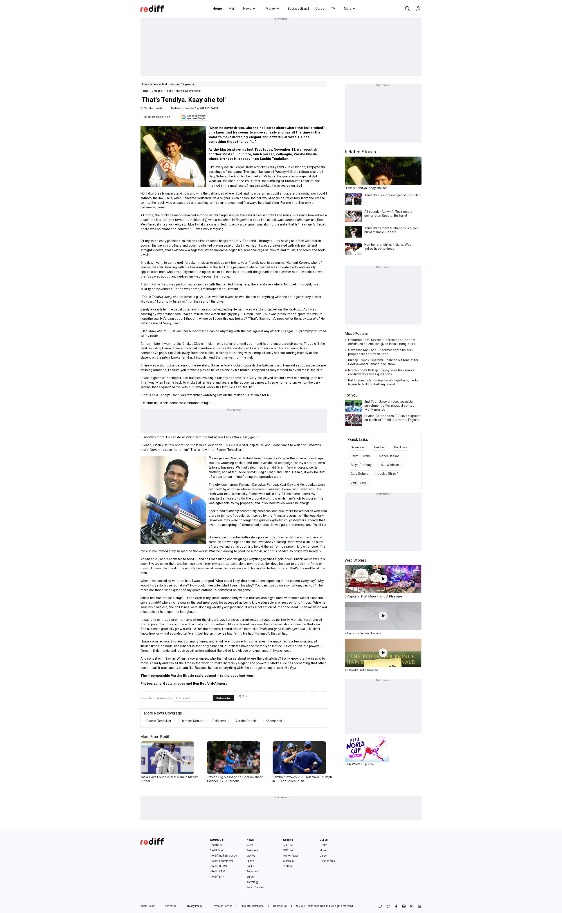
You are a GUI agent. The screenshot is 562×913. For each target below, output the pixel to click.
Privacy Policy (194, 906)
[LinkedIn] (420, 906)
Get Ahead (253, 871)
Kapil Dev (400, 447)
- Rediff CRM (217, 871)
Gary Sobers (360, 474)
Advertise (170, 906)
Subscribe (223, 698)
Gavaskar (357, 447)
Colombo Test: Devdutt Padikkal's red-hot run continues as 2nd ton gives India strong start (381, 342)
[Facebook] (396, 906)
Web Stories (355, 560)
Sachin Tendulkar (158, 721)
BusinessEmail (298, 9)
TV (333, 9)
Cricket (156, 90)
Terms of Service (222, 906)
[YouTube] (412, 906)
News (247, 9)
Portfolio (288, 866)
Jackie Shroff (388, 474)
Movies (251, 855)
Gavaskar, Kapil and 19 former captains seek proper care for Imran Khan (380, 352)
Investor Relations (252, 906)
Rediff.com (312, 906)
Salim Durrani (360, 456)
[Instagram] (404, 906)
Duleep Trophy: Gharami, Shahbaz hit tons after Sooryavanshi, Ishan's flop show (383, 362)
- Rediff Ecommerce (221, 860)
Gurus (319, 9)
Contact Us (280, 906)
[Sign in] (418, 8)
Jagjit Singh (359, 482)
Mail (231, 9)
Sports (250, 860)
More (347, 9)
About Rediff (147, 906)
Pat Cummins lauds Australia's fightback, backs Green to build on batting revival (383, 382)
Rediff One (216, 850)
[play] (383, 579)
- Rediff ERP (217, 876)
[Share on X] (388, 906)
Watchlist (289, 860)
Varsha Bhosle (153, 108)
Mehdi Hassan (389, 456)
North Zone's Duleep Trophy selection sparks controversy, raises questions (381, 372)
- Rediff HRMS (218, 866)
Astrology (252, 882)
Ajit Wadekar (390, 465)
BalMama (219, 721)
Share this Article (159, 117)
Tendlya (379, 447)
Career (324, 855)
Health (324, 845)
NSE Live (288, 850)
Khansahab (274, 721)
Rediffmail (216, 845)
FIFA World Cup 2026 (360, 764)
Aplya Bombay (361, 465)
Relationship (327, 860)
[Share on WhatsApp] (380, 906)
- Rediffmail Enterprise (223, 855)
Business (252, 850)
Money (271, 9)
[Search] (407, 8)
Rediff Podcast (255, 887)
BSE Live (288, 845)
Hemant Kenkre (192, 721)
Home (217, 9)
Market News (291, 855)
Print (245, 696)
